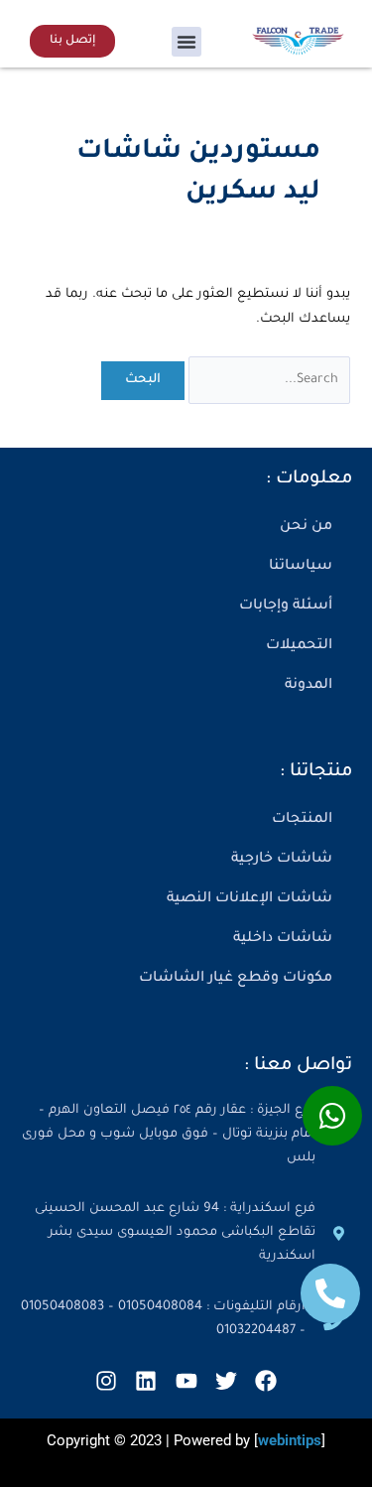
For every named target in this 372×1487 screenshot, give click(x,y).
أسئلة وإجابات (285, 606)
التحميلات (299, 646)
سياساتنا (300, 567)
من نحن (306, 527)
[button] (186, 42)
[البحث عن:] (267, 380)
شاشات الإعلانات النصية (249, 899)
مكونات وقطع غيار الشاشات (235, 979)
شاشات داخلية (282, 939)
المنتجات (302, 820)
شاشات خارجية (281, 860)
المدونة (308, 686)
